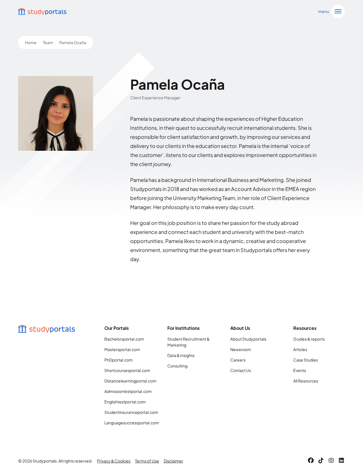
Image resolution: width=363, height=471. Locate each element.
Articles (300, 349)
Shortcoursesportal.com (127, 370)
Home (31, 42)
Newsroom (240, 349)
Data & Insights (181, 355)
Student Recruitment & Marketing (188, 341)
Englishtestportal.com (125, 401)
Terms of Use (147, 460)
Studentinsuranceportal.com (130, 412)
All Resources (305, 380)
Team (48, 42)
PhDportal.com (118, 359)
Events (299, 370)
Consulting (177, 365)
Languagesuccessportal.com (130, 422)
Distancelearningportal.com (130, 380)
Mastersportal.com (122, 349)
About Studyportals (248, 338)
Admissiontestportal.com (128, 391)
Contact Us (240, 370)
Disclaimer (173, 460)
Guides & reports (309, 338)
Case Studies (305, 359)
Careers (238, 359)
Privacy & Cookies (113, 460)
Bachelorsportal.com (124, 338)
